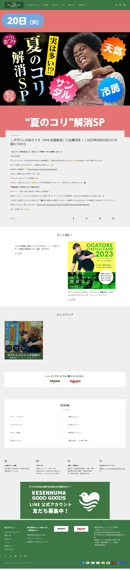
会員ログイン (71, 5)
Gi (15, 242)
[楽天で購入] (75, 381)
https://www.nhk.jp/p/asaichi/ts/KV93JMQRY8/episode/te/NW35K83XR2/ (63, 205)
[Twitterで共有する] (86, 218)
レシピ (62, 5)
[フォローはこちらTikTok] (20, 556)
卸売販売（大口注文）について (37, 542)
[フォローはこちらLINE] (25, 556)
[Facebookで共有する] (73, 218)
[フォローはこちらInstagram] (10, 556)
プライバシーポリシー (34, 538)
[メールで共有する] (113, 218)
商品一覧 (46, 5)
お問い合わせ (82, 5)
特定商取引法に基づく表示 (36, 535)
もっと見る (18, 253)
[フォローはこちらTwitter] (5, 556)
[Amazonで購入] (54, 381)
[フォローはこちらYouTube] (15, 556)
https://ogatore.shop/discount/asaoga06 (42, 169)
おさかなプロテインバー (33, 5)
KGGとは (54, 5)
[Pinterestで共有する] (99, 218)
